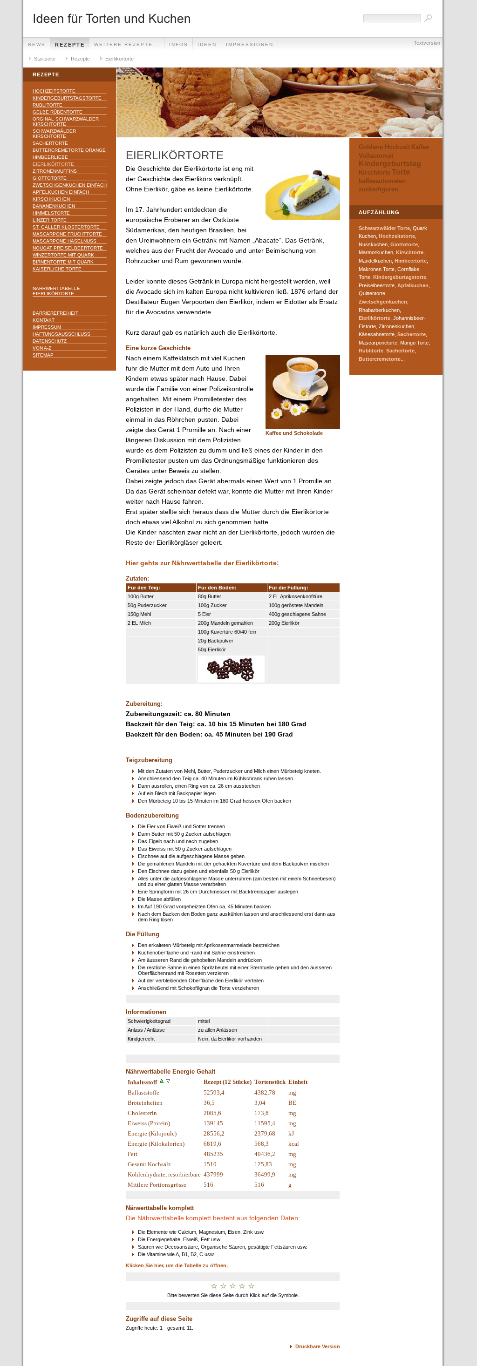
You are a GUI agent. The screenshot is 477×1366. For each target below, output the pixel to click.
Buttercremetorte (380, 359)
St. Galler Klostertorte (66, 227)
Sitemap (43, 355)
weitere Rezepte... (127, 44)
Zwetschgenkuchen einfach (70, 185)
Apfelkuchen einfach (61, 192)
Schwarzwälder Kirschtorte (54, 133)
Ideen (207, 44)
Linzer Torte (50, 220)
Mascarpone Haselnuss (64, 240)
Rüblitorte (47, 105)
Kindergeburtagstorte (399, 277)
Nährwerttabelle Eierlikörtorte (56, 291)
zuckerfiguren (378, 189)
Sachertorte (50, 143)
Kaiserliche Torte (57, 268)
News (37, 44)
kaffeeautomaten (382, 180)
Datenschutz (50, 341)
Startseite (44, 58)
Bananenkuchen (54, 206)
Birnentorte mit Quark (63, 261)
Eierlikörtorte (119, 58)
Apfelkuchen (413, 285)
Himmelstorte (51, 213)
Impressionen (249, 44)
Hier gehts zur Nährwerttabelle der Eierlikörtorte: (202, 563)
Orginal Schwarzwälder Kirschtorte (66, 121)
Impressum (47, 327)
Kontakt (44, 320)
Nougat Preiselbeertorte (68, 247)
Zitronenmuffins (55, 171)
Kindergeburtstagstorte (67, 98)
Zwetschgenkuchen (383, 301)
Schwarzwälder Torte (384, 228)
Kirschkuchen (51, 199)
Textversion (427, 43)
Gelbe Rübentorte (57, 112)
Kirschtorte (374, 172)
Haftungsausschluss (61, 334)
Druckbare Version (317, 1346)
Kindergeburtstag (390, 164)
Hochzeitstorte (54, 91)
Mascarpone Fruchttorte (67, 234)
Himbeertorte (411, 261)
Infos (178, 44)
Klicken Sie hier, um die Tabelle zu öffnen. (177, 1265)
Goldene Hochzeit (384, 146)
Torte (401, 172)
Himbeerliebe (50, 157)
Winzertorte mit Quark (63, 254)
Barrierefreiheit (55, 313)
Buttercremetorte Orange (69, 150)
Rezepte (70, 44)
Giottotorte (50, 178)
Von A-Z (42, 348)
